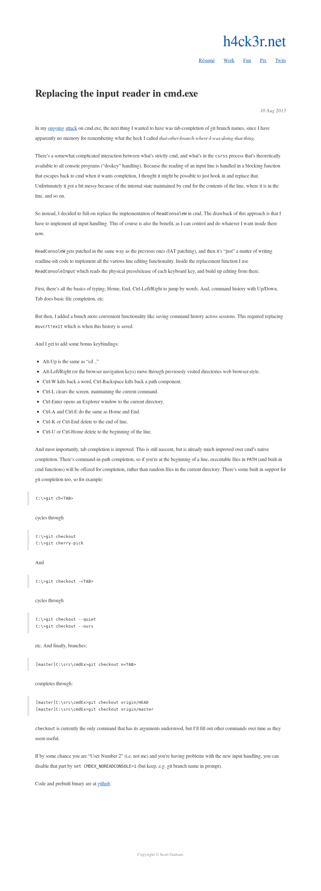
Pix (263, 60)
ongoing (56, 128)
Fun (247, 60)
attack (71, 128)
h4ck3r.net (254, 40)
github (103, 783)
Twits (280, 60)
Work (229, 60)
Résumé (207, 60)
